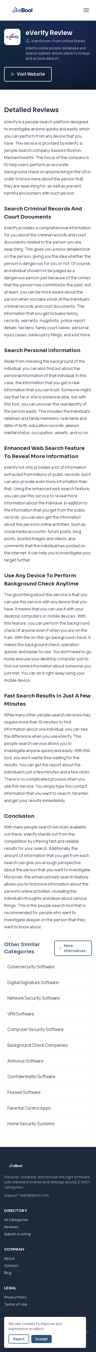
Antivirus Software (25, 1061)
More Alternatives (75, 948)
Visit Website (31, 74)
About (9, 1258)
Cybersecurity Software (31, 967)
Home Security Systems (31, 1124)
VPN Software (20, 1014)
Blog (8, 1272)
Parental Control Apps (29, 1108)
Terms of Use (15, 1304)
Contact (11, 1265)
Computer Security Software (35, 1029)
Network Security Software (33, 998)
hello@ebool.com (34, 1195)
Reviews (11, 1226)
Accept (41, 1338)
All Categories (16, 1219)
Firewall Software (24, 1092)
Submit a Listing (17, 1233)
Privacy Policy (15, 1297)
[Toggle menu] (86, 10)
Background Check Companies (37, 1045)
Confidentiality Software (31, 1076)
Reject (19, 1338)
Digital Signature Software (33, 982)
